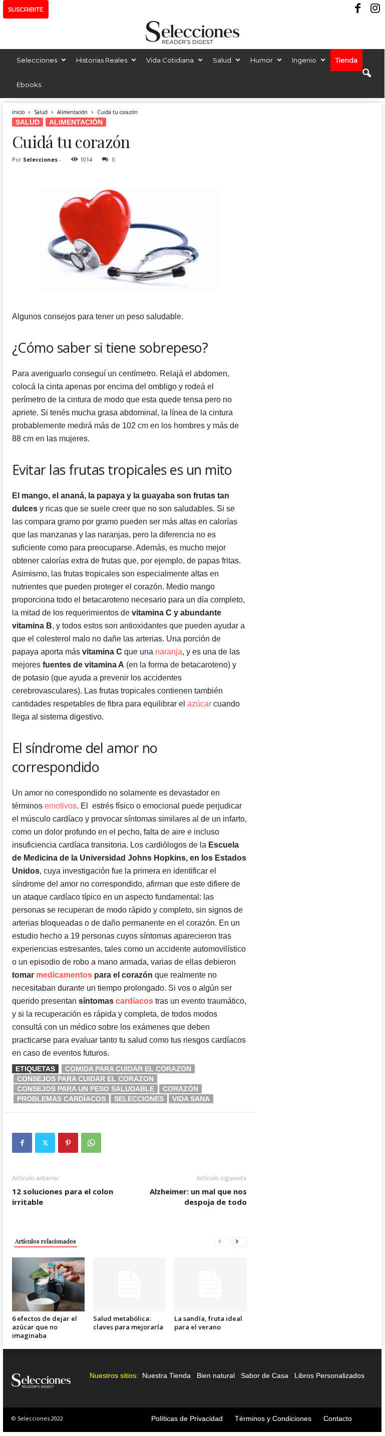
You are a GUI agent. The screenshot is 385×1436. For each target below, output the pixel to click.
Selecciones (37, 60)
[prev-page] (222, 1241)
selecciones (139, 1099)
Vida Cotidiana (170, 60)
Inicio (18, 112)
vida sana (191, 1099)
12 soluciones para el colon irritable (62, 1196)
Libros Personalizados (329, 1375)
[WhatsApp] (91, 1143)
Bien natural (216, 1375)
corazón (180, 1089)
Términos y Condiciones (273, 1418)
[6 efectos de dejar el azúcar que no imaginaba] (48, 1284)
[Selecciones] (192, 32)
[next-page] (239, 1241)
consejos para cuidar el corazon (85, 1079)
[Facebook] (358, 9)
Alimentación (72, 112)
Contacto (337, 1418)
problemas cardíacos (61, 1099)
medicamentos (64, 975)
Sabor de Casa (264, 1375)
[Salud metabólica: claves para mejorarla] (129, 1284)
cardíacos (133, 1001)
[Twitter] (45, 1143)
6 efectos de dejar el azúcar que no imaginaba (44, 1327)
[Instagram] (374, 9)
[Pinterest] (68, 1143)
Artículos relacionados (45, 1241)
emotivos (61, 806)
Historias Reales (101, 60)
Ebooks (29, 85)
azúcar (199, 703)
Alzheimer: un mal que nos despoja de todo (198, 1196)
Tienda (346, 60)
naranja (168, 651)
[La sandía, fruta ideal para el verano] (210, 1284)
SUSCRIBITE (26, 9)
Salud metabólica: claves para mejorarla (128, 1322)
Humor (261, 60)
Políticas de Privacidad (187, 1418)
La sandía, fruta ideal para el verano (208, 1322)
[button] (366, 74)
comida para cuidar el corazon (128, 1069)
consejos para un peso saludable (85, 1089)
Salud (222, 60)
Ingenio (304, 60)
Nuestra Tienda (166, 1375)
